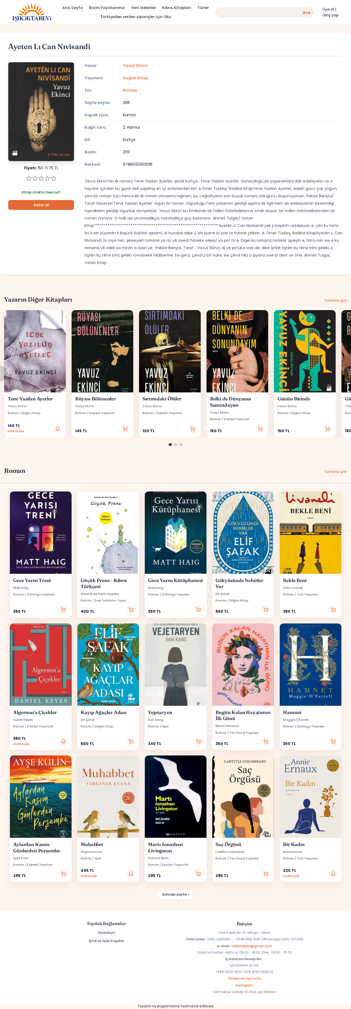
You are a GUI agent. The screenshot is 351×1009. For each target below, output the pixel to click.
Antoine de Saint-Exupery (100, 594)
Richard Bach (158, 858)
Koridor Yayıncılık (40, 726)
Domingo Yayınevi (41, 594)
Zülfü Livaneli (293, 588)
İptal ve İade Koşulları (106, 940)
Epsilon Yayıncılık (175, 864)
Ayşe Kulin (21, 858)
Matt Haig (21, 588)
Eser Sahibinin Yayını (110, 600)
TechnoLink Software (196, 1006)
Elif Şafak (223, 594)
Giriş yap (330, 15)
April (165, 726)
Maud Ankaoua (227, 726)
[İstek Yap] (58, 429)
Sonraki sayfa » (175, 894)
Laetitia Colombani (230, 852)
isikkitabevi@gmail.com (251, 946)
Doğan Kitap (135, 78)
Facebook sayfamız (244, 978)
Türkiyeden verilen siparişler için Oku (135, 16)
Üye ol (328, 9)
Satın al (41, 205)
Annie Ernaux (292, 852)
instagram (244, 985)
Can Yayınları (307, 594)
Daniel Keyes (23, 720)
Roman (130, 90)
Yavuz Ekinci (135, 65)
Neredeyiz (106, 932)
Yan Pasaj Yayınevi (244, 732)
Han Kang (155, 720)
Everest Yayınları (102, 413)
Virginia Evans (92, 852)
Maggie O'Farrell (295, 720)
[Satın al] (125, 429)
